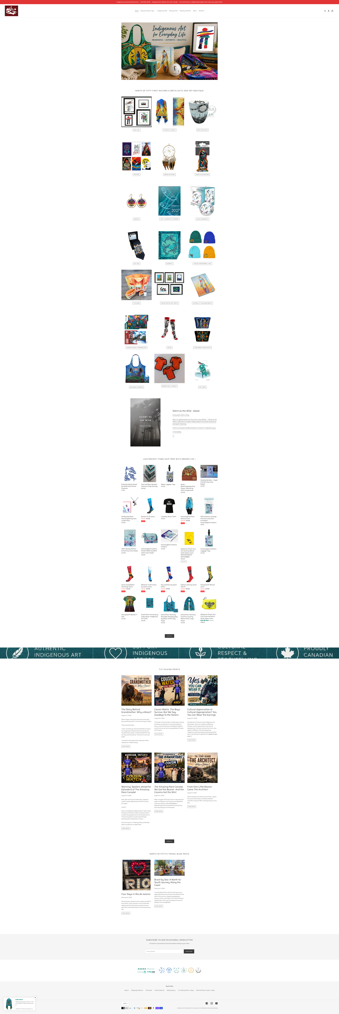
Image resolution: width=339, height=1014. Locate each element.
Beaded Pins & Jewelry (169, 386)
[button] (35, 997)
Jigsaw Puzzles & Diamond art (136, 347)
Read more (125, 746)
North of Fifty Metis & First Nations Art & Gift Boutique (194, 1008)
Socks (170, 347)
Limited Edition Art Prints (169, 303)
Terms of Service (159, 990)
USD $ (125, 1003)
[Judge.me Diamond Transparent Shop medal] (162, 970)
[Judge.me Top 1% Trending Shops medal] (191, 970)
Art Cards (202, 387)
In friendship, (177, 432)
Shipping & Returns (137, 990)
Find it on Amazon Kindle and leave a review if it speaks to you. (194, 428)
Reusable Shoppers (136, 387)
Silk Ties (136, 263)
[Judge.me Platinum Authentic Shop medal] (176, 970)
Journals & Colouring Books (202, 303)
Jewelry (136, 219)
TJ (173, 436)
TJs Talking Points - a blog (186, 990)
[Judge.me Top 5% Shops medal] (198, 970)
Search (126, 990)
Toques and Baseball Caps (202, 263)
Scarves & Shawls (169, 130)
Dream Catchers (169, 174)
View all (169, 636)
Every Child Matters (202, 174)
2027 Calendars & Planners (169, 219)
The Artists (149, 990)
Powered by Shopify (213, 1008)
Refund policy (171, 990)
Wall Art (136, 130)
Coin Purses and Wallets (202, 347)
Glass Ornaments (202, 219)
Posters (136, 174)
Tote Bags (136, 303)
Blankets (169, 263)
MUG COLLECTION (202, 130)
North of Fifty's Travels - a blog (205, 990)
